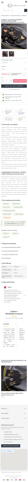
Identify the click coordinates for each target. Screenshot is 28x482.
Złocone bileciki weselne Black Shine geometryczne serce (12, 394)
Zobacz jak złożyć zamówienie (14, 86)
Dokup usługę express (15, 89)
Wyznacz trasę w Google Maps (11, 445)
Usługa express (7, 217)
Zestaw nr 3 (6, 237)
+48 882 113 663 (8, 432)
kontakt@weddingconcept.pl (11, 434)
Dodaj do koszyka (20, 81)
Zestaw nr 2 (15, 233)
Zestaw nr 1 (6, 233)
